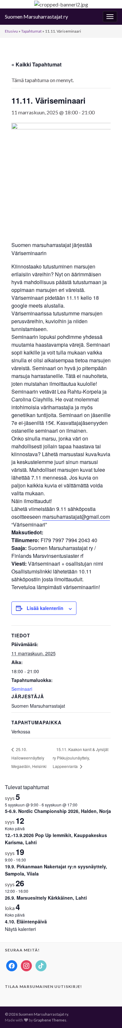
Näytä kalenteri (20, 929)
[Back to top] (107, 1013)
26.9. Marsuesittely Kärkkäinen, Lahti (46, 897)
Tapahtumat (31, 31)
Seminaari (21, 689)
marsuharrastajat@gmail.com (76, 516)
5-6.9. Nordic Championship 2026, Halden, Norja (58, 811)
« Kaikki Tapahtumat (36, 64)
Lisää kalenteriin (45, 608)
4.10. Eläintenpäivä (26, 921)
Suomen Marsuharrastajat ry (36, 16)
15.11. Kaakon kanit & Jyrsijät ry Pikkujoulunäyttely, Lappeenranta (80, 757)
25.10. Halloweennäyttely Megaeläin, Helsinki (29, 757)
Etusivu (11, 31)
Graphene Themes (50, 1020)
